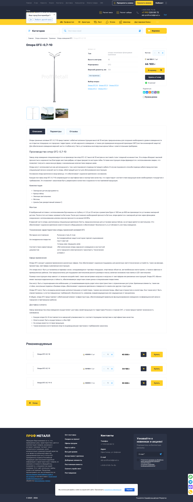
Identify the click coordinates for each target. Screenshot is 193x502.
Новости (43, 3)
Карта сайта (70, 448)
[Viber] (155, 92)
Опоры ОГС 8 (113, 85)
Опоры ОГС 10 (93, 85)
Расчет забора (126, 12)
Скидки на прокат (72, 439)
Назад (35, 403)
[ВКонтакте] (147, 92)
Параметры (56, 131)
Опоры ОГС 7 (92, 89)
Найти (65, 31)
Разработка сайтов (151, 498)
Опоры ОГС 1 (102, 89)
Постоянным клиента (73, 464)
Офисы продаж (71, 443)
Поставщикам (70, 473)
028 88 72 (150, 12)
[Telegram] (152, 92)
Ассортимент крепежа (74, 456)
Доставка (69, 3)
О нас (36, 3)
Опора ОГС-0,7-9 (43, 368)
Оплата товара (92, 3)
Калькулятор (79, 3)
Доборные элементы (73, 460)
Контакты (59, 3)
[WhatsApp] (158, 92)
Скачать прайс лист (73, 469)
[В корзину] (143, 354)
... (101, 3)
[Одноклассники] (150, 92)
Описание (37, 131)
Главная (29, 3)
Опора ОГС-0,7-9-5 (44, 383)
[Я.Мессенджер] (144, 92)
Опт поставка (70, 435)
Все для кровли (71, 452)
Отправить (161, 454)
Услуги (51, 3)
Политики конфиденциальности (148, 465)
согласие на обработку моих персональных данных (152, 460)
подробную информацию (112, 490)
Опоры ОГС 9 (103, 85)
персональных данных (42, 481)
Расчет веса (108, 12)
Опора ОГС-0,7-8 (43, 354)
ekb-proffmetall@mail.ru (151, 15)
